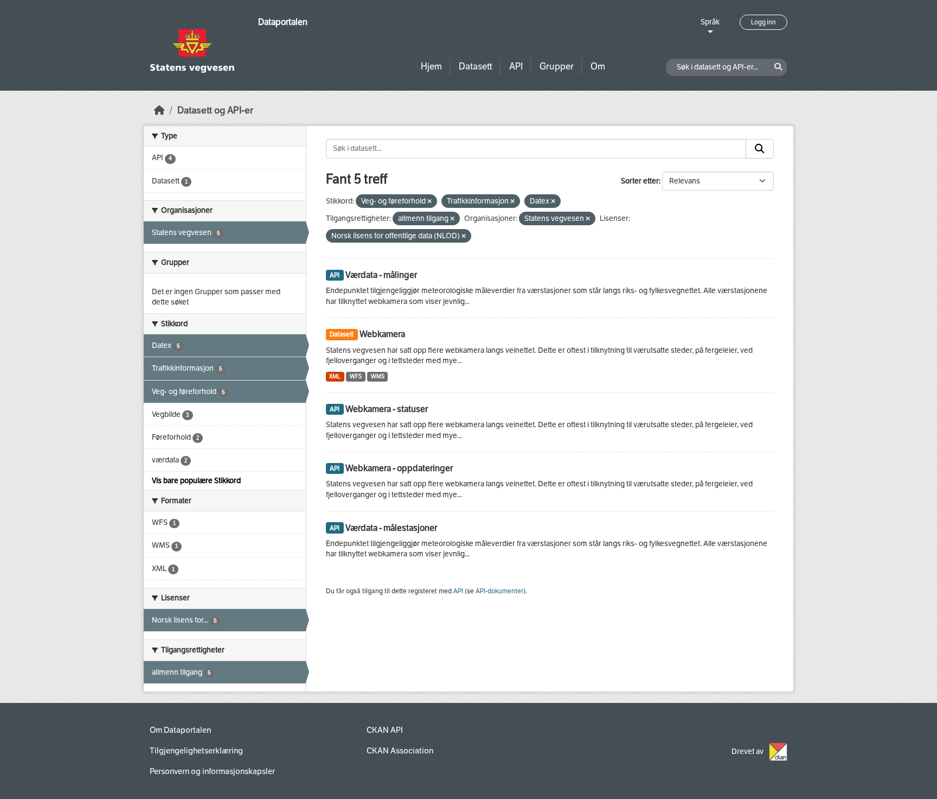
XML (335, 376)
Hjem (431, 66)
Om (598, 66)
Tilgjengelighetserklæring (196, 751)
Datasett (475, 66)
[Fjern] (429, 201)
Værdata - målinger (381, 275)
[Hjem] (159, 110)
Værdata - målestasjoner (391, 528)
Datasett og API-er (215, 110)
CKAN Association (400, 751)
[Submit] (760, 148)
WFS (356, 376)
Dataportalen (282, 22)
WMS (377, 376)
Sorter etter (640, 181)
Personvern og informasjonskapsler (212, 771)
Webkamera (382, 334)
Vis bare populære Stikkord (196, 480)
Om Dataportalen (180, 730)
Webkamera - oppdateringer (399, 468)
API (516, 66)
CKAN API (385, 730)
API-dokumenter (499, 591)
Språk (710, 22)
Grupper (557, 66)
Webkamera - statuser (386, 409)
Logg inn (763, 22)
